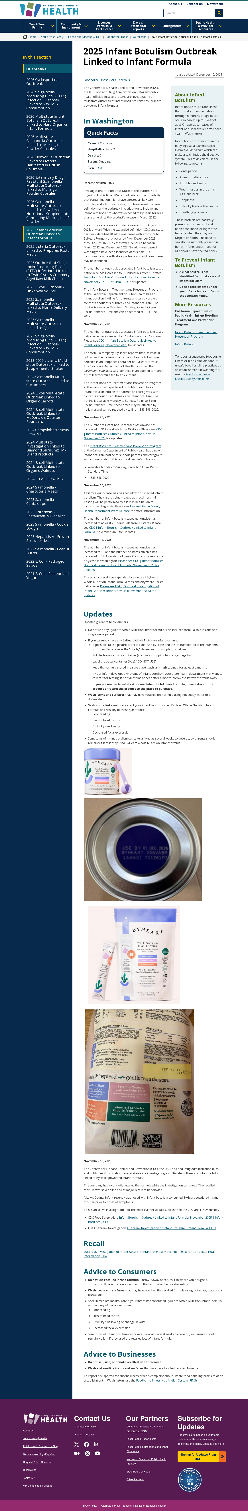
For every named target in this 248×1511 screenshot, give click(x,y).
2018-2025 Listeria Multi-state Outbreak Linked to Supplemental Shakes (47, 364)
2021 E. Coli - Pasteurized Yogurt (47, 575)
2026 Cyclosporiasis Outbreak (42, 81)
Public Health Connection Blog (40, 1446)
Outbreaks (139, 37)
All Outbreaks (120, 80)
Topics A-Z (29, 1478)
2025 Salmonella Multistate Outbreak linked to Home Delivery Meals (46, 305)
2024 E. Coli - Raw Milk (44, 478)
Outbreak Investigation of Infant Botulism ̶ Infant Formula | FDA (171, 1228)
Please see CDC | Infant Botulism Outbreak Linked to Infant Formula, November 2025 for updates (123, 565)
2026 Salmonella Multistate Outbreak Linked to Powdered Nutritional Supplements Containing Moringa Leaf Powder (47, 211)
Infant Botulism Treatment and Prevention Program (125, 446)
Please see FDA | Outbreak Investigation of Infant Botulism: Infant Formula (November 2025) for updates (121, 590)
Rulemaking (29, 1470)
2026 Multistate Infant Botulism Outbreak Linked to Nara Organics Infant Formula (47, 122)
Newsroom (215, 4)
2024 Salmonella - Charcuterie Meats (42, 489)
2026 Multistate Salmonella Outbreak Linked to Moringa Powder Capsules (44, 142)
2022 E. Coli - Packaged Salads (45, 563)
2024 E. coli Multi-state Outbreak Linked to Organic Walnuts (45, 466)
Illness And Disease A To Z (84, 37)
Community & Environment (71, 25)
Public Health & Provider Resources (206, 26)
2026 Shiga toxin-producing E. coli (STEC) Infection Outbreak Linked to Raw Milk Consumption (46, 100)
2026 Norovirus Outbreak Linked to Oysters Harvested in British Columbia (48, 163)
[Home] (52, 10)
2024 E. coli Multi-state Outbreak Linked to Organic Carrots (45, 397)
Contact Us (194, 4)
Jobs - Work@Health (35, 1438)
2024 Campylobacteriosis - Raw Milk (47, 431)
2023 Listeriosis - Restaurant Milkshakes (46, 513)
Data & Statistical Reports (138, 26)
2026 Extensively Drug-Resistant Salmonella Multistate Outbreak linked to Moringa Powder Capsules (45, 185)
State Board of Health (139, 1471)
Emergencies (172, 26)
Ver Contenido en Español (38, 1485)
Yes (100, 168)
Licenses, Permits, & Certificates (104, 26)
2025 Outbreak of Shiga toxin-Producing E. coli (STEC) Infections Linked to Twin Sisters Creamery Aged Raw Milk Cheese (48, 270)
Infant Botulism (185, 344)
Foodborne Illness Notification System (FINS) (166, 1380)
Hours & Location (85, 1434)
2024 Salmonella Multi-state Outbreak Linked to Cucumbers (47, 380)
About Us (175, 4)
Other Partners (135, 1479)
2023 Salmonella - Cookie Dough (47, 526)
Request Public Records (37, 1462)
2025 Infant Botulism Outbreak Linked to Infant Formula (44, 234)
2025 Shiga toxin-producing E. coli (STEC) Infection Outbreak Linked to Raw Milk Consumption (46, 344)
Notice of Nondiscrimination (150, 1505)
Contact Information (86, 1426)
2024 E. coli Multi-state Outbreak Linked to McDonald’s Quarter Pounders (45, 415)
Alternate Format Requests (116, 1505)
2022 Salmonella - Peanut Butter (47, 550)
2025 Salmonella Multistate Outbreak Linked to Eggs (43, 323)
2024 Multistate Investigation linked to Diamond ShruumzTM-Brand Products (46, 448)
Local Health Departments (141, 1439)
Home (32, 37)
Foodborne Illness (117, 37)
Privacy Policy (89, 1505)
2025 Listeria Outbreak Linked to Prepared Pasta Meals (48, 250)
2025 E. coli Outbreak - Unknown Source (45, 289)
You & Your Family (37, 25)
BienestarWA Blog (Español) (39, 1454)
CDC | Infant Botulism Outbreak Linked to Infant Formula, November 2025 (123, 433)
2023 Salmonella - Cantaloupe (41, 501)
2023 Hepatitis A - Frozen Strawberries (47, 538)
